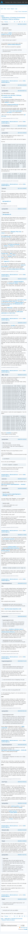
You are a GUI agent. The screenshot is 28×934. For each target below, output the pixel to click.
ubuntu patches (13, 812)
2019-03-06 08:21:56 (22, 711)
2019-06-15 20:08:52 (22, 841)
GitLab (15, 2)
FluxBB (25, 929)
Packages (7, 2)
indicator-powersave (14, 80)
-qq (8, 82)
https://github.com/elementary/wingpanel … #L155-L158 (13, 750)
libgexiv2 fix (6, 261)
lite (24, 80)
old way (11, 818)
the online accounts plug (13, 244)
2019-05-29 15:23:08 (22, 803)
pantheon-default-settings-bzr (14, 44)
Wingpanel (13, 231)
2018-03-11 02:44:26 (22, 278)
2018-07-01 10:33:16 (22, 439)
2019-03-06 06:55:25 (22, 616)
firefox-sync (9, 307)
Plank (17, 231)
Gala (20, 231)
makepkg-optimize (5, 80)
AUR (23, 2)
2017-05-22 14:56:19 (22, 24)
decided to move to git (6, 34)
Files (7, 253)
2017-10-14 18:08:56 (22, 188)
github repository (13, 811)
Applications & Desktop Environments (13, 17)
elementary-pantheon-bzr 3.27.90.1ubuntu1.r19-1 (12, 303)
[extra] (20, 807)
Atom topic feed (24, 927)
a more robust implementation (15, 111)
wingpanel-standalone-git (12, 104)
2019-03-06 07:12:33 (22, 661)
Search (8, 8)
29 (22, 21)
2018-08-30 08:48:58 (22, 488)
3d (23, 80)
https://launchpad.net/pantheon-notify (13, 608)
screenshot (8, 432)
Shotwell (10, 256)
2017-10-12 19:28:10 (22, 132)
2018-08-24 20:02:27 (22, 478)
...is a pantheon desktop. (6, 97)
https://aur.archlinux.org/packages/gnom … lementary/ (13, 484)
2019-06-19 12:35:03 (22, 899)
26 (14, 21)
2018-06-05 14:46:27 (22, 322)
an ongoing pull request (12, 283)
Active (19, 11)
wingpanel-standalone (19, 281)
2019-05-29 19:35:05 (22, 830)
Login (16, 8)
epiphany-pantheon (19, 302)
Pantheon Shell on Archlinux (10, 19)
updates (10, 32)
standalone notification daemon (16, 629)
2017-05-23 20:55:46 (22, 85)
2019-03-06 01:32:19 (22, 583)
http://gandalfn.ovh (6, 201)
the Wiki (13, 325)
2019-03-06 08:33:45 (22, 744)
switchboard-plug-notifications (8, 631)
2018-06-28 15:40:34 (22, 374)
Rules (5, 8)
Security (19, 2)
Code (2, 257)
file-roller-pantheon (5, 550)
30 (24, 21)
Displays (6, 245)
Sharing (11, 245)
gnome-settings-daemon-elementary (17, 269)
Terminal (3, 253)
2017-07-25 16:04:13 (22, 125)
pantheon (3, 82)
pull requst (9, 112)
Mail (11, 253)
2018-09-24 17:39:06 (22, 534)
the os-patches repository (8, 538)
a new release (20, 299)
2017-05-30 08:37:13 (22, 90)
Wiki (11, 2)
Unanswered (24, 11)
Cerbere (3, 233)
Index (2, 8)
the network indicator (6, 236)
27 (17, 21)
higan (7, 82)
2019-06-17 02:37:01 (22, 854)
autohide (7, 102)
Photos (14, 254)
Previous (6, 21)
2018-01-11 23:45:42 (22, 208)
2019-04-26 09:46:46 (22, 781)
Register (12, 8)
